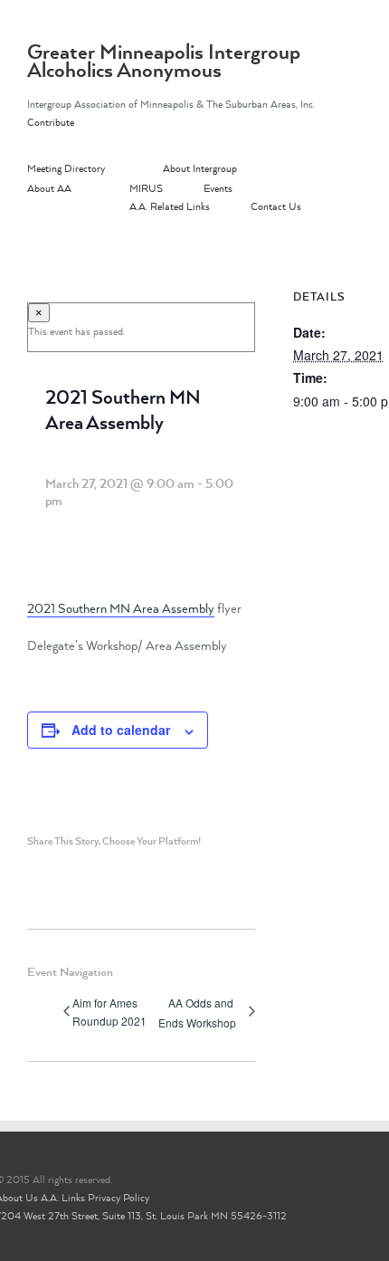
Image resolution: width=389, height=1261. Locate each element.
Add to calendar (120, 730)
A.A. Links (63, 1197)
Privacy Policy (118, 1197)
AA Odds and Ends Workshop (197, 1012)
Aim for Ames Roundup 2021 (109, 1011)
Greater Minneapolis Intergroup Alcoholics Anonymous (163, 61)
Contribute (50, 122)
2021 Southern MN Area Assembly (120, 607)
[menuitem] (95, 169)
